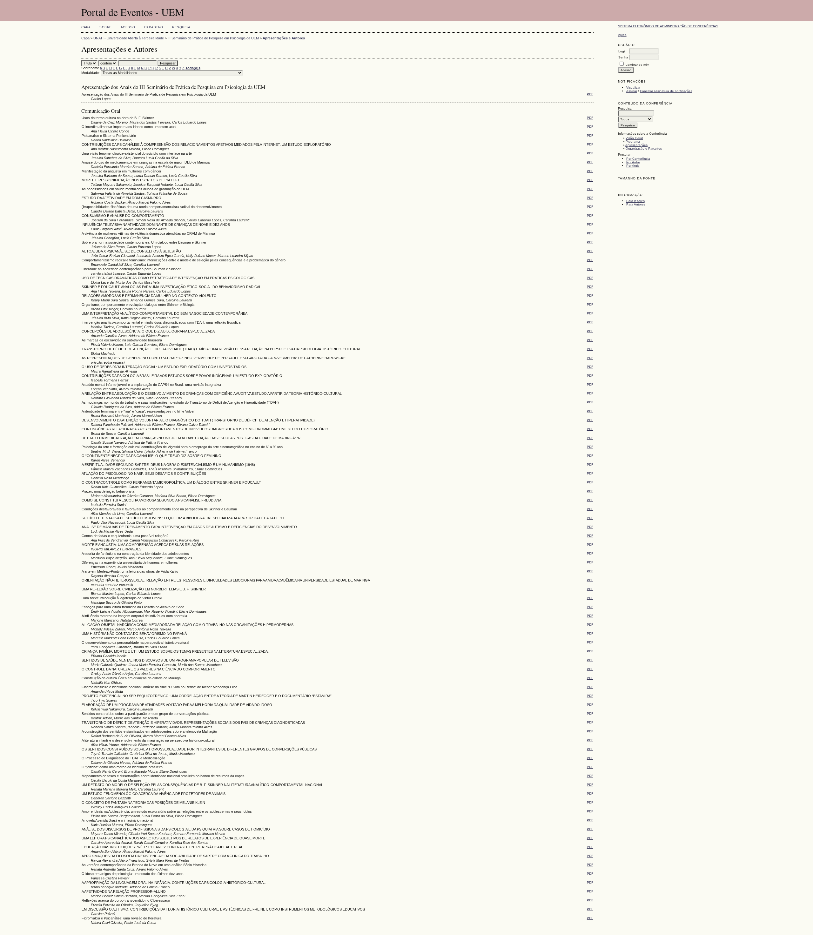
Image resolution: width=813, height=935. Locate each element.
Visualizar (633, 87)
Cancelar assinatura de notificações (666, 91)
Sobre (105, 27)
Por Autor (633, 162)
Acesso (128, 27)
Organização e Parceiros (644, 148)
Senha (623, 57)
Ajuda (622, 35)
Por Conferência (638, 158)
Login (622, 51)
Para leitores (635, 201)
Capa (86, 27)
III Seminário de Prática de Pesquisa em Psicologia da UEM (213, 38)
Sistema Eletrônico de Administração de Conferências (668, 26)
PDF (590, 94)
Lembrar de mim (637, 64)
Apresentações (636, 145)
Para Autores (635, 204)
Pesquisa (181, 27)
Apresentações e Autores (284, 38)
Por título (633, 165)
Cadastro (153, 27)
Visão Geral (634, 138)
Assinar (631, 91)
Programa (633, 141)
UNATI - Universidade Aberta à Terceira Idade (128, 38)
